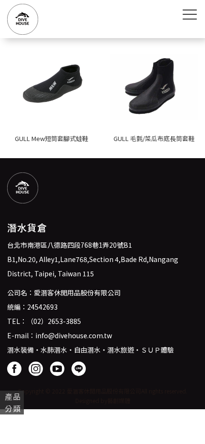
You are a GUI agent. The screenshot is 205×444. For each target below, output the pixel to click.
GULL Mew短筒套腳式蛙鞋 (51, 138)
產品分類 (13, 402)
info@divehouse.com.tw (73, 335)
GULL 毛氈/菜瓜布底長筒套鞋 (154, 138)
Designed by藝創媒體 (102, 400)
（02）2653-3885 (54, 321)
